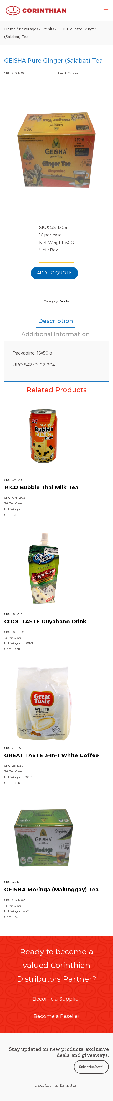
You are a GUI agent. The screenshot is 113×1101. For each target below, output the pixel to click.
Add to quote (54, 272)
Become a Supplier (56, 999)
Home (10, 28)
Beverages (28, 28)
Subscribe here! (91, 1066)
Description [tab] (55, 321)
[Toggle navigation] (106, 10)
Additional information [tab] (55, 334)
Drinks (48, 28)
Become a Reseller (57, 1016)
